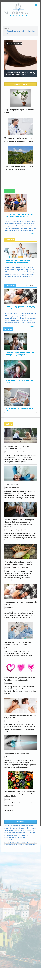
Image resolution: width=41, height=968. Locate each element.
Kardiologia (25, 567)
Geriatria (24, 530)
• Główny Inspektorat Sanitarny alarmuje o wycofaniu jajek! (20, 32)
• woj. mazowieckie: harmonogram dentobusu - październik (20, 267)
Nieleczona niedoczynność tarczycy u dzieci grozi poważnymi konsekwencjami (20, 833)
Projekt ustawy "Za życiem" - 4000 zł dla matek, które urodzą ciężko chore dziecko (20, 842)
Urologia (17, 721)
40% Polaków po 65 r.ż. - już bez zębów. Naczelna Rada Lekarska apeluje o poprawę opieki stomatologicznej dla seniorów (19, 523)
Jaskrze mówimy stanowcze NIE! (16, 754)
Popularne (20, 821)
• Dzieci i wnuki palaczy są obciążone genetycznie (20, 313)
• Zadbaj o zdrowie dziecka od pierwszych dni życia (20, 221)
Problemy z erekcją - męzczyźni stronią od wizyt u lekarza (20, 717)
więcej (32, 234)
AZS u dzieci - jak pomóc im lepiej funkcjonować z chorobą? (17, 447)
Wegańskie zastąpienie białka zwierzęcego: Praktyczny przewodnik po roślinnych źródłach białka (20, 794)
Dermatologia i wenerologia (12, 451)
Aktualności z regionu (20, 84)
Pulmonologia (9, 607)
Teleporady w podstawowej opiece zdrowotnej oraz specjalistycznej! (19, 139)
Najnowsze (9, 191)
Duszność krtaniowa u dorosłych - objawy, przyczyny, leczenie (20, 828)
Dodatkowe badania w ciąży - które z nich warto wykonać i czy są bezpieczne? (20, 844)
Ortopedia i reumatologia (12, 487)
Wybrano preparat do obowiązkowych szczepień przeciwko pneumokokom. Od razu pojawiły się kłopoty (20, 830)
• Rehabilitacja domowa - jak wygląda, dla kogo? (19, 230)
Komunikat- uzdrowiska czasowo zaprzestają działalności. (18, 168)
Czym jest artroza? (11, 484)
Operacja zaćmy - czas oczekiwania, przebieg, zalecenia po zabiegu (17, 643)
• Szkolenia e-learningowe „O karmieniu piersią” (19, 274)
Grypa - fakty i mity (10, 840)
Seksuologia (8, 721)
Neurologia (16, 567)
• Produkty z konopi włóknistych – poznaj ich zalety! (20, 276)
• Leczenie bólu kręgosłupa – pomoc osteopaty (19, 223)
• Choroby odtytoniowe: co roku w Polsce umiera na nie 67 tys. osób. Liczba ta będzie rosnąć (20, 322)
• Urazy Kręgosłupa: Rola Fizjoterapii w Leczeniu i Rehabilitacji (20, 228)
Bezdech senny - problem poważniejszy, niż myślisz (20, 603)
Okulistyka (8, 647)
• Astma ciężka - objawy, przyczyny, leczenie (18, 320)
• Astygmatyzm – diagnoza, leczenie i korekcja (19, 226)
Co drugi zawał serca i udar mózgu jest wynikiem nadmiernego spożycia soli (18, 563)
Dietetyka (7, 567)
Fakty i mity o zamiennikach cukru (15, 837)
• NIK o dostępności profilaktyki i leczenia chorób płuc (20, 316)
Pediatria (25, 451)
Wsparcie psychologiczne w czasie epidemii (19, 111)
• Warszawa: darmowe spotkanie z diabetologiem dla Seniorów (20, 272)
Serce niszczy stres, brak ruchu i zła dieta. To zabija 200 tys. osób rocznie (19, 679)
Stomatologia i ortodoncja (12, 530)
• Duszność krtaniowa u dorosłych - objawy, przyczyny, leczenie (20, 318)
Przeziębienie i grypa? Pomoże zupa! (16, 835)
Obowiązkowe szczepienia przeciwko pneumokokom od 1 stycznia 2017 (20, 826)
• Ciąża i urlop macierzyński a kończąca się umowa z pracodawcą (20, 270)
